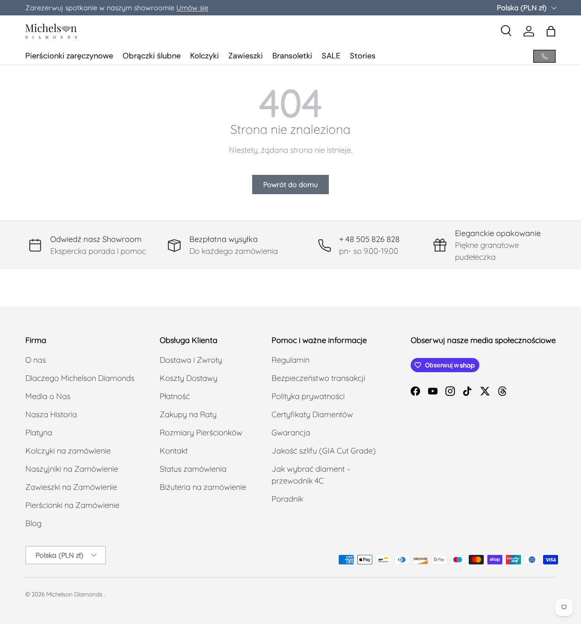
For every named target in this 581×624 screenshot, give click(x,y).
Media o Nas (47, 396)
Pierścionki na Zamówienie (72, 505)
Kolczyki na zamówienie (68, 450)
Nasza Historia (51, 414)
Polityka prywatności (308, 396)
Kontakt (174, 450)
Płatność (175, 396)
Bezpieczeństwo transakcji (318, 378)
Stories (362, 56)
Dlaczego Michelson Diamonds (79, 378)
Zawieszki (245, 56)
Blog (33, 523)
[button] (551, 31)
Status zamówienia (193, 469)
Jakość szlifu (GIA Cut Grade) (324, 450)
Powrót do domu (290, 184)
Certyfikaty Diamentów (312, 414)
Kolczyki (204, 56)
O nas (35, 360)
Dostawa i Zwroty (191, 360)
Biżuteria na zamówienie (203, 487)
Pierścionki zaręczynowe (69, 56)
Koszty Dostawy (188, 378)
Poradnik (287, 499)
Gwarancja (291, 432)
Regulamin (290, 360)
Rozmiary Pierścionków (201, 432)
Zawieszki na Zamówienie (71, 487)
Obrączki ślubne (152, 56)
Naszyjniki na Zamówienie (71, 469)
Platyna (38, 432)
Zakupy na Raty (188, 414)
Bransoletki (292, 56)
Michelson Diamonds (74, 594)
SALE (331, 56)
